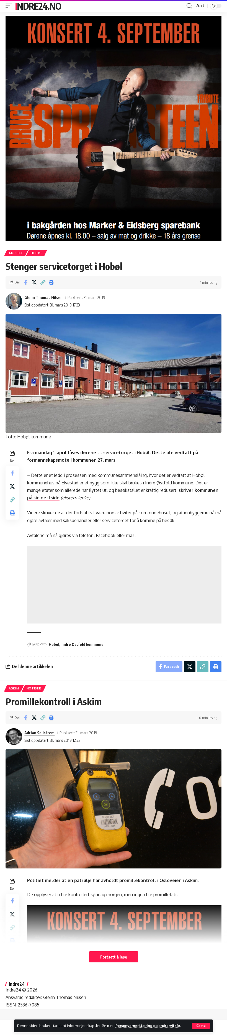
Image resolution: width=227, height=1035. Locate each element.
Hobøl (36, 253)
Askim (14, 688)
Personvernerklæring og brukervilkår (147, 1025)
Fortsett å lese (113, 956)
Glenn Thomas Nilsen (43, 297)
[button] (201, 1026)
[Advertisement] (124, 584)
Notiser (34, 688)
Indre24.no (38, 6)
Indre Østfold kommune (82, 644)
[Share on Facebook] (25, 282)
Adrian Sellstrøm (39, 732)
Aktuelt (16, 253)
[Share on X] (34, 282)
